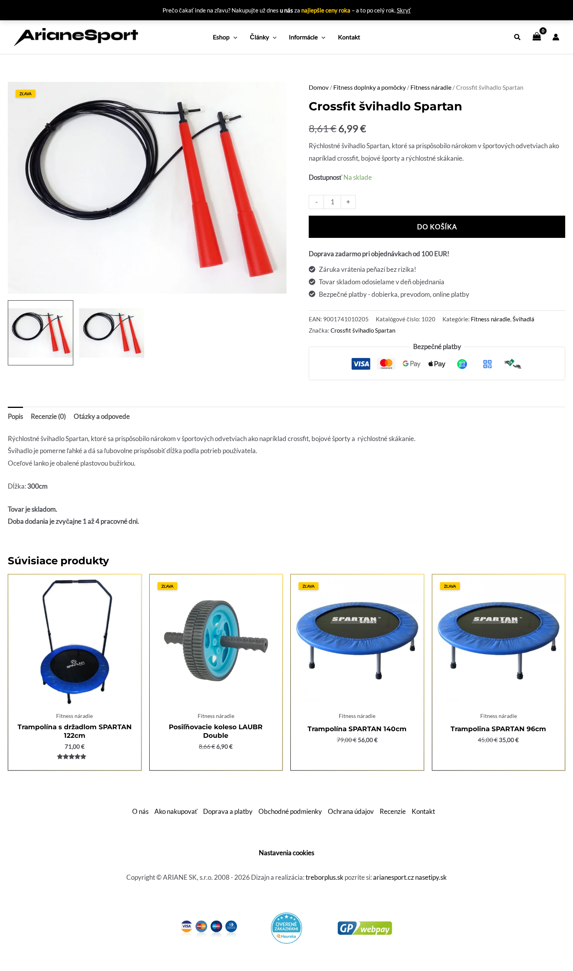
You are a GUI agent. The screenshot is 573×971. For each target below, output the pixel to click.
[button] (233, 37)
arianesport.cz (393, 877)
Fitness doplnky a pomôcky (369, 87)
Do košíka (437, 227)
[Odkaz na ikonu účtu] (555, 37)
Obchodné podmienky (290, 811)
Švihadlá (523, 318)
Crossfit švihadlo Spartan (363, 330)
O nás (140, 811)
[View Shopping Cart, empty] (537, 37)
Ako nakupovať (175, 811)
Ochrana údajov (351, 811)
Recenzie (393, 811)
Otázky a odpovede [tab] (102, 416)
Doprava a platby (228, 811)
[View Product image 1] (40, 333)
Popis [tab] (15, 416)
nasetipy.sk (431, 877)
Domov (319, 87)
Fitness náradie (430, 87)
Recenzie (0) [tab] (48, 416)
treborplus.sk (324, 877)
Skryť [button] (404, 10)
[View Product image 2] (112, 333)
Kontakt (423, 811)
